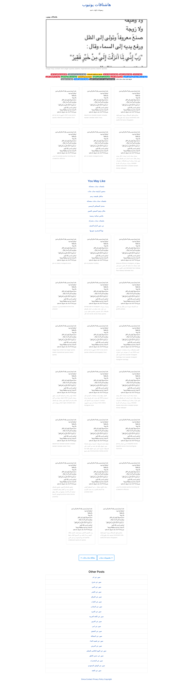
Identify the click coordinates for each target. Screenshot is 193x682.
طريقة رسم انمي (137, 74)
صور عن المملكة (96, 636)
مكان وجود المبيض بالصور (96, 211)
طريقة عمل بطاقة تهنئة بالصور (69, 77)
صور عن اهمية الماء (96, 641)
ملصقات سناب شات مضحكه (96, 201)
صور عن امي (96, 626)
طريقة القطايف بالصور (116, 77)
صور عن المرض (96, 646)
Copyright (108, 679)
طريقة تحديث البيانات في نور (111, 74)
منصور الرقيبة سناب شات (96, 191)
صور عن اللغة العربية (96, 616)
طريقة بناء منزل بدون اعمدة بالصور (77, 74)
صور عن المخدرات (96, 661)
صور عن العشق (96, 631)
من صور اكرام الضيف (96, 226)
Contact (89, 679)
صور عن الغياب (96, 602)
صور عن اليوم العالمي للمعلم (96, 651)
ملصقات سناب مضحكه (96, 186)
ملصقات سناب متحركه (96, 221)
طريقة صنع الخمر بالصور (125, 74)
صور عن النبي (96, 587)
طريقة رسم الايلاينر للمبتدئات (94, 74)
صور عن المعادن (96, 607)
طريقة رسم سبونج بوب (67, 79)
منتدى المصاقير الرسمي (96, 206)
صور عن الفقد (96, 670)
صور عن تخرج (96, 582)
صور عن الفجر (96, 592)
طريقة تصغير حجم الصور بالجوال (101, 77)
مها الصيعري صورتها (96, 231)
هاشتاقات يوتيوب (96, 4)
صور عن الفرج (96, 612)
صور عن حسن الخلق (96, 656)
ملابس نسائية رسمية (96, 216)
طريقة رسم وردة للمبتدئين (85, 77)
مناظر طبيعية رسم (96, 196)
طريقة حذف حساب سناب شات (124, 79)
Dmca (83, 679)
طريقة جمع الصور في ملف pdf (59, 74)
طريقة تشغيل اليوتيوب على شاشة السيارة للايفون (102, 79)
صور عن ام (96, 577)
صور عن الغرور (96, 621)
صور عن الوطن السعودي (96, 666)
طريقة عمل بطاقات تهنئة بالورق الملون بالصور (135, 77)
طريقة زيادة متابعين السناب (81, 79)
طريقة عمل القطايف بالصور (53, 77)
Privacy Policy (98, 679)
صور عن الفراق (96, 597)
